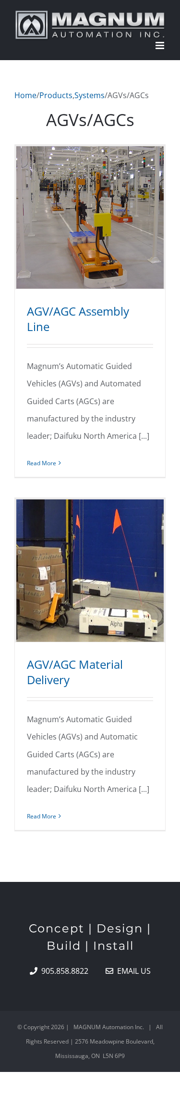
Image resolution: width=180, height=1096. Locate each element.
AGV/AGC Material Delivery (75, 672)
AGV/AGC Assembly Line (78, 318)
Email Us (132, 971)
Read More (41, 463)
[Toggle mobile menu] (161, 45)
